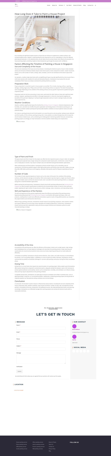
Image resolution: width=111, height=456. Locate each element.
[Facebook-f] (73, 351)
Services (61, 5)
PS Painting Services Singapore (38, 195)
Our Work (68, 5)
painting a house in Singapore (50, 105)
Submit (19, 371)
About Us (54, 5)
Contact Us (90, 5)
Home (48, 5)
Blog (84, 5)
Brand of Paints (77, 5)
